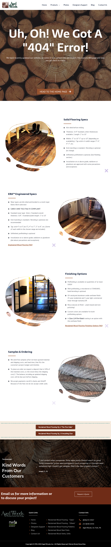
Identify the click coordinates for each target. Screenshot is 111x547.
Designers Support (80, 5)
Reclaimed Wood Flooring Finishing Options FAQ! (84, 326)
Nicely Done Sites (80, 544)
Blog (93, 5)
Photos (66, 5)
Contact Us (102, 5)
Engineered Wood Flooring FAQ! (20, 245)
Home (44, 5)
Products (54, 5)
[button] (36, 467)
